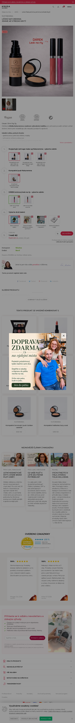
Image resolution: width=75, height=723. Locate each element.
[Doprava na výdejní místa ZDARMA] (37, 361)
